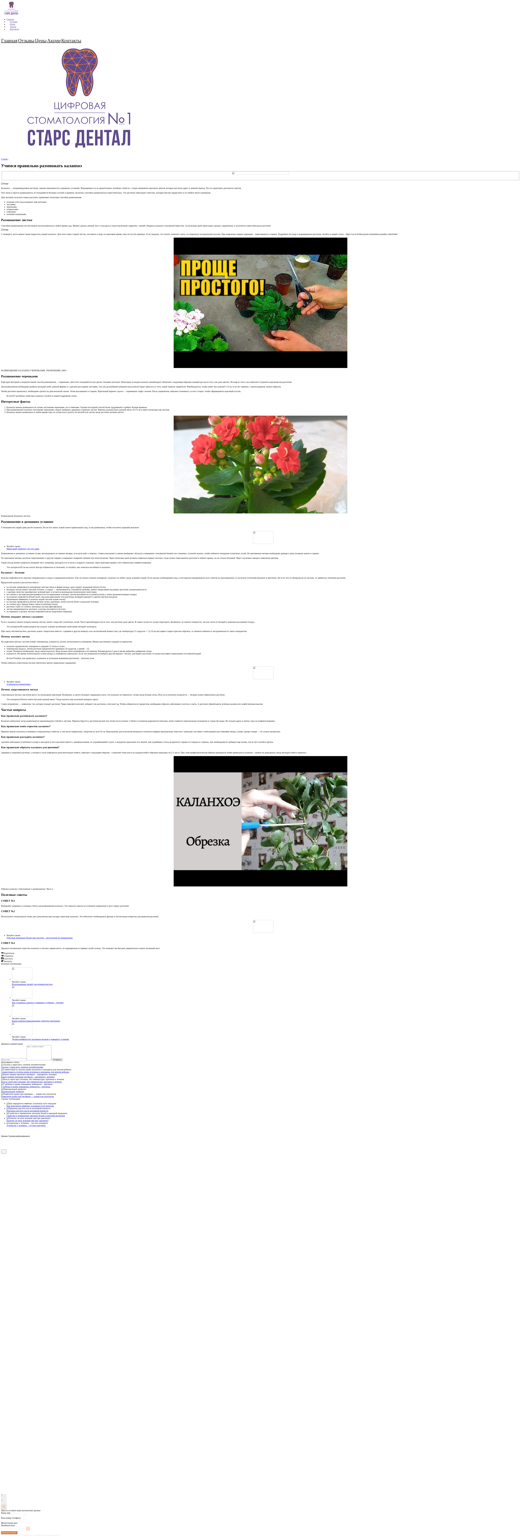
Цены (12, 24)
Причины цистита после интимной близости (27, 1111)
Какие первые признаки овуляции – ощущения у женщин (28, 1077)
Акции (13, 27)
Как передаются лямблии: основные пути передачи (30, 1106)
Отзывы (13, 22)
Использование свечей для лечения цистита (32, 984)
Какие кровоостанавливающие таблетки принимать (36, 1021)
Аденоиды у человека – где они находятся (26, 1125)
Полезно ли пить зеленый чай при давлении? (28, 1120)
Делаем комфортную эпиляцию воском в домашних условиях (40, 1039)
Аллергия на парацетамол (19, 684)
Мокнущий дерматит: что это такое (23, 549)
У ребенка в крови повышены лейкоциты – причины (25, 1087)
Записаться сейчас (9, 1533)
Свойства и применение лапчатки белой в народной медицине (36, 1116)
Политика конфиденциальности (19, 1136)
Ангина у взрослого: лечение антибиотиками (22, 1067)
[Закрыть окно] (3, 1151)
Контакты (14, 29)
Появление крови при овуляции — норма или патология (27, 1096)
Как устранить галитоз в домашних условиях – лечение (37, 1002)
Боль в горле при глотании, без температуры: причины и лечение (31, 1082)
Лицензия (4, 1136)
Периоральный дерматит (12, 1091)
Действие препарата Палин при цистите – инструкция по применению (40, 938)
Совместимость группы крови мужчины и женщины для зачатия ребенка (35, 1072)
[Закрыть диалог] (3, 1507)
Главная (10, 19)
